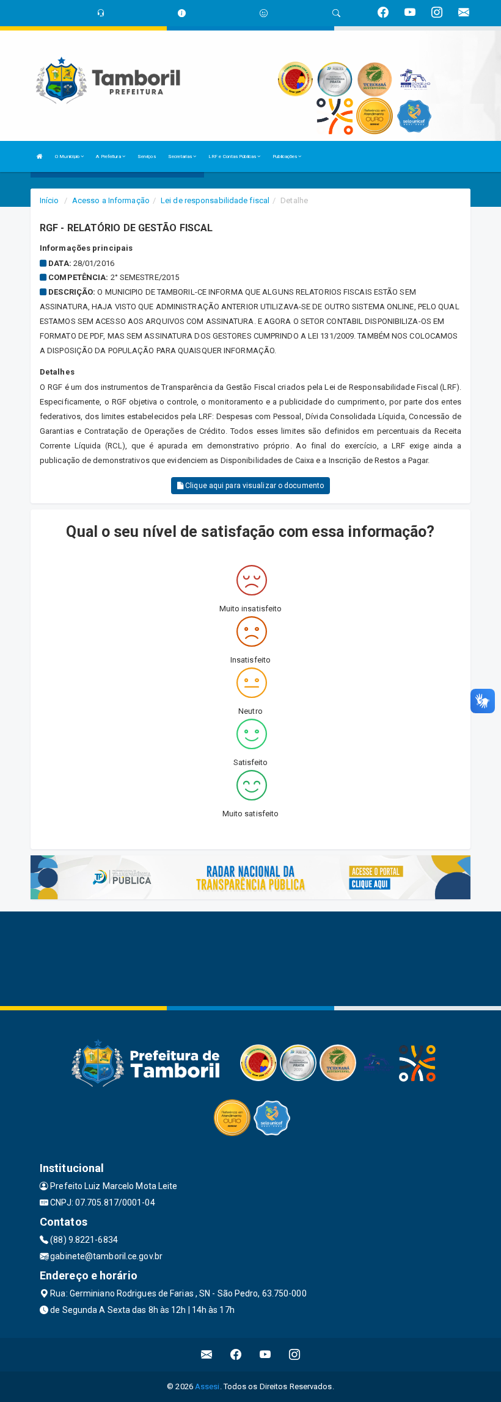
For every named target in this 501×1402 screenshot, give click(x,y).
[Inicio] (40, 156)
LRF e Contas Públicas (232, 156)
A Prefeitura (109, 156)
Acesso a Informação (111, 200)
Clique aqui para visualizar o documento (253, 485)
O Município (68, 156)
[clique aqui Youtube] (265, 1354)
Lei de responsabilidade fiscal (215, 200)
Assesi (207, 1386)
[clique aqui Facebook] (236, 1354)
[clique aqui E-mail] (207, 1354)
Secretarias (180, 156)
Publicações (285, 156)
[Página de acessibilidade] (264, 13)
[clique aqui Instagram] (294, 1354)
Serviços (146, 156)
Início (49, 200)
